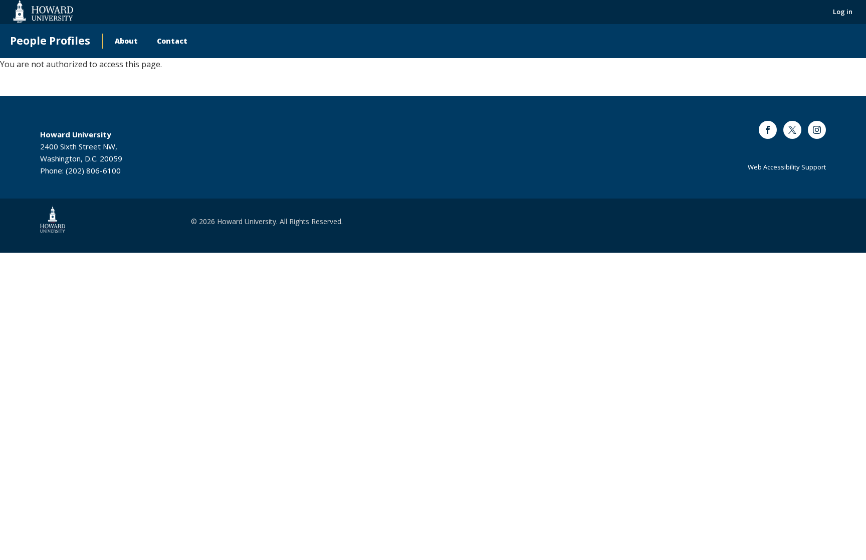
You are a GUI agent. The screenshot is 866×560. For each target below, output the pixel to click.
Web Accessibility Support (787, 166)
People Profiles (50, 41)
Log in (842, 11)
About (126, 41)
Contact (172, 41)
